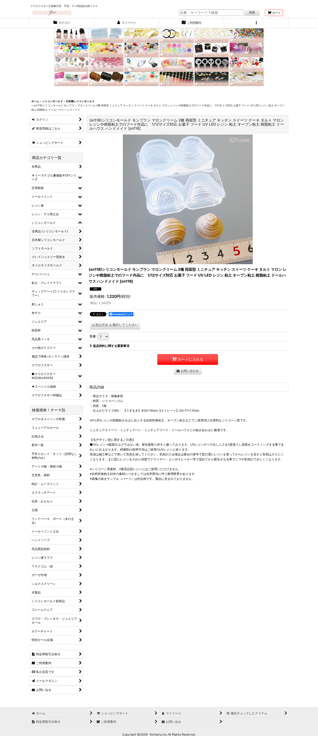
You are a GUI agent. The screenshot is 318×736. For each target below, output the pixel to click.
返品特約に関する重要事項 (111, 346)
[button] (256, 23)
